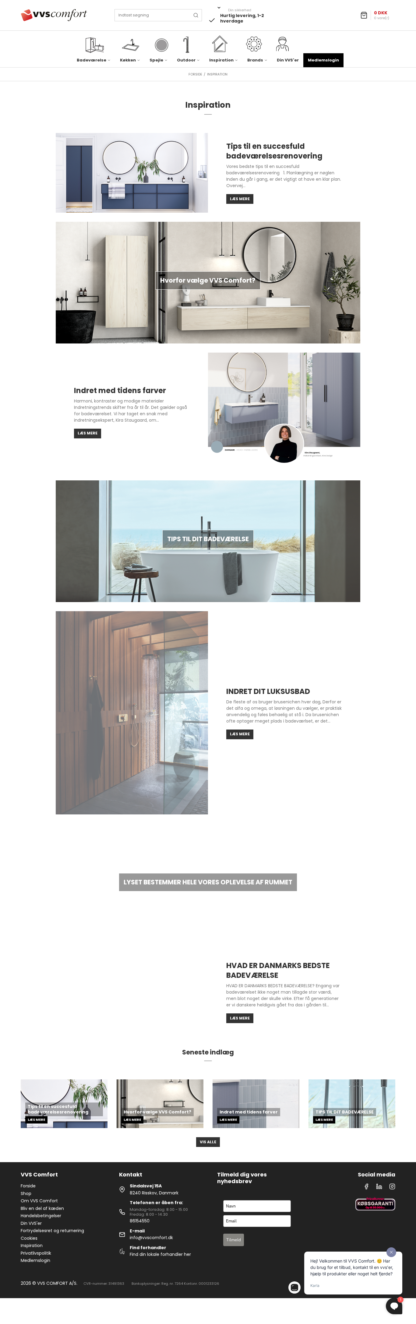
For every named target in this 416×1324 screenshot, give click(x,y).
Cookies (29, 1238)
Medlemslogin (323, 60)
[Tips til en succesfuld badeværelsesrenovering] (132, 173)
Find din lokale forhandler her (160, 1254)
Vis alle (208, 1142)
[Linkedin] (379, 1188)
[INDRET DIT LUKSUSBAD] (132, 712)
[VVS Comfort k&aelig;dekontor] (54, 15)
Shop (26, 1193)
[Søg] (196, 15)
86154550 (140, 1221)
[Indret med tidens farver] (284, 412)
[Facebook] (366, 1188)
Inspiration (32, 1245)
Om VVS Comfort (39, 1201)
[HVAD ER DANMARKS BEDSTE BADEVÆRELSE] (132, 992)
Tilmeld (233, 1239)
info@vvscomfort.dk (151, 1238)
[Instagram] (392, 1188)
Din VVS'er (288, 60)
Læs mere (240, 198)
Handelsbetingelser (41, 1216)
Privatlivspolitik (36, 1253)
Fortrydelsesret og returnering (52, 1231)
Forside (28, 1186)
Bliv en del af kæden (42, 1208)
